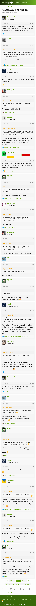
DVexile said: (6, 187)
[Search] (33, 3)
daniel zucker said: (8, 50)
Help (31, 599)
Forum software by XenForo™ (15, 604)
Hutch (9, 70)
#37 (33, 467)
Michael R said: (7, 214)
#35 (33, 403)
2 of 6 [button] (18, 581)
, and (15, 65)
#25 (33, 123)
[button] (3, 2)
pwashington (7, 12)
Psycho (9, 176)
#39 (33, 520)
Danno (9, 117)
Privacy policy (24, 599)
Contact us (5, 599)
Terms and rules (14, 599)
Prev (12, 581)
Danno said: (6, 557)
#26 (33, 160)
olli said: (5, 291)
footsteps (10, 480)
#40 (33, 552)
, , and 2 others (13, 198)
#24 (33, 96)
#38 (33, 486)
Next (23, 581)
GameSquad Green (9, 597)
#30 (33, 264)
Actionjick (10, 90)
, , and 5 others (15, 171)
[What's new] (29, 3)
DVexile (9, 39)
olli (8, 258)
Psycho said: (6, 269)
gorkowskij (11, 203)
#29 (33, 239)
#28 (33, 209)
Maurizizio (10, 341)
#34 (33, 383)
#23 (33, 76)
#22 (33, 45)
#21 (33, 23)
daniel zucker (12, 17)
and (10, 112)
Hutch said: (6, 101)
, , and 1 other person (15, 372)
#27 (33, 182)
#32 (33, 310)
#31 (33, 286)
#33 (33, 348)
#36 (33, 435)
